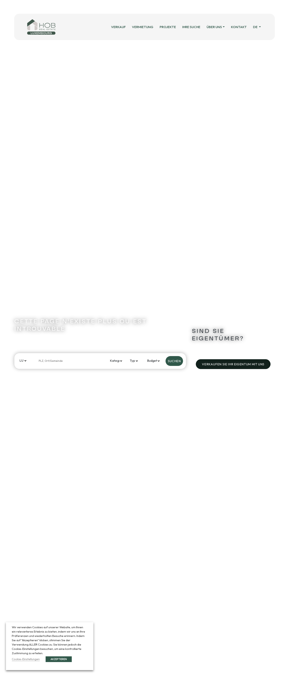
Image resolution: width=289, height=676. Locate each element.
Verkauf (118, 27)
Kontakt (239, 27)
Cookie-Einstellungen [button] (26, 659)
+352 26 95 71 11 (120, 7)
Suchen (174, 361)
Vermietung (142, 27)
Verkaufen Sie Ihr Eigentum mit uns (233, 364)
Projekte (168, 27)
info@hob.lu (157, 7)
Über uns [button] (214, 27)
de (255, 27)
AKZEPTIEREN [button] (59, 659)
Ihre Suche (191, 27)
